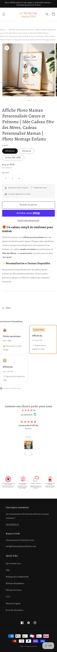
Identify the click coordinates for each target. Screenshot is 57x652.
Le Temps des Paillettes (30, 646)
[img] (28, 410)
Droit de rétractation (14, 610)
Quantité (5, 173)
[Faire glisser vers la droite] (35, 100)
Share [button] (8, 308)
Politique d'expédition (15, 583)
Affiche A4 (10, 151)
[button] (3, 14)
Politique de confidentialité (17, 577)
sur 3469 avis (27, 414)
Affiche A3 (26, 151)
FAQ (8, 570)
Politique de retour (14, 590)
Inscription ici (12, 524)
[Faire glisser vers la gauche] (22, 100)
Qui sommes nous (13, 564)
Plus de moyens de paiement (28, 220)
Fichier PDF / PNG (13, 158)
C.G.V (8, 597)
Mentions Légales (13, 604)
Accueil (3, 30)
